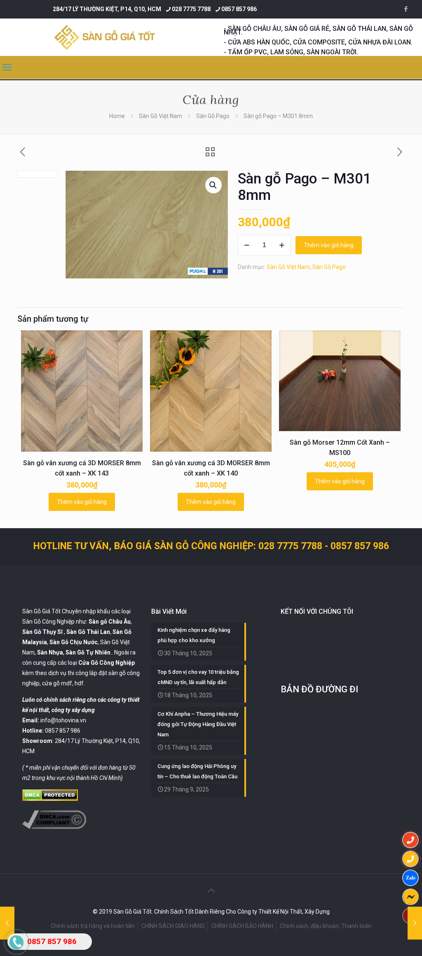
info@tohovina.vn (63, 720)
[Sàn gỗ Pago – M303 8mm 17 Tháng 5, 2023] (415, 923)
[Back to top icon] (211, 890)
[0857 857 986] (410, 840)
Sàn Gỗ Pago (213, 116)
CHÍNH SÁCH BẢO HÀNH (242, 926)
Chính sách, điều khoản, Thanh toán (325, 926)
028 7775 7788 (191, 9)
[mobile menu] (7, 67)
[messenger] (410, 896)
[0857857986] (410, 877)
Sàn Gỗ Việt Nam (160, 116)
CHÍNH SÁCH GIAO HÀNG (173, 926)
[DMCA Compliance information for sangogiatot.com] (54, 827)
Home (117, 116)
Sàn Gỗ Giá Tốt (41, 611)
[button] (213, 185)
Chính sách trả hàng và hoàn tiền (93, 926)
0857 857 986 (239, 9)
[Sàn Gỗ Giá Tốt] (104, 37)
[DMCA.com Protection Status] (50, 799)
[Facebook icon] (406, 9)
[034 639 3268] (410, 859)
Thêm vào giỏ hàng (329, 245)
